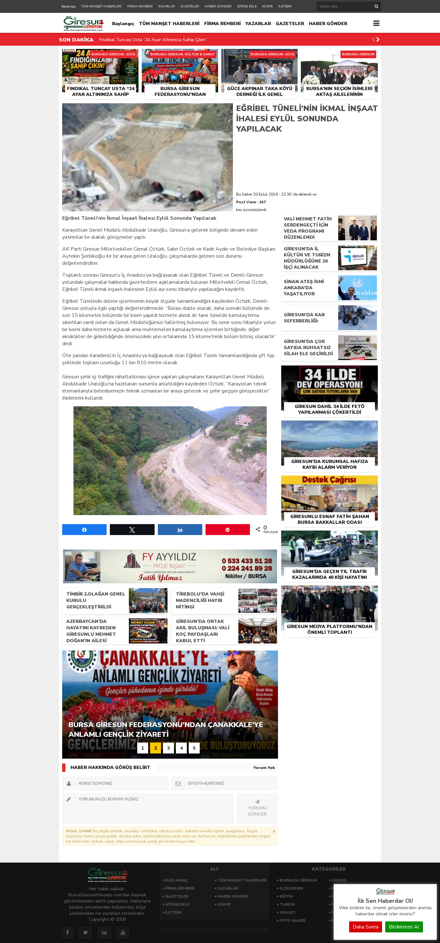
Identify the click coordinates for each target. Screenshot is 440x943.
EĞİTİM (286, 896)
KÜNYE (267, 6)
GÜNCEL (340, 880)
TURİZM (287, 904)
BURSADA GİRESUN (298, 880)
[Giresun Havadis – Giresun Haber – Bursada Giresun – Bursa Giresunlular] (385, 893)
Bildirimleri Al (404, 926)
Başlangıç (69, 6)
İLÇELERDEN (291, 888)
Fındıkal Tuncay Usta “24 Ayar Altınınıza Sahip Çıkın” (153, 40)
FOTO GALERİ (292, 920)
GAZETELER (189, 6)
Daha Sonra (365, 926)
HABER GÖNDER (218, 6)
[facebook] (67, 933)
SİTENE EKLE (247, 6)
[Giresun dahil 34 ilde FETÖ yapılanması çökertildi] (329, 372)
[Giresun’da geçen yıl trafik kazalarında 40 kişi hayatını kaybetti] (329, 538)
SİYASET (288, 912)
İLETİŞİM (285, 6)
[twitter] (85, 933)
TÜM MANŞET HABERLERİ (101, 6)
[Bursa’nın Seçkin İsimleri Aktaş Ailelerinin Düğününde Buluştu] (339, 56)
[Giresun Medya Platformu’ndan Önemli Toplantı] (329, 593)
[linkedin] (104, 933)
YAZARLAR (166, 6)
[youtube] (123, 933)
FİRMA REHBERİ (140, 6)
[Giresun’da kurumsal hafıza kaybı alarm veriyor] (329, 428)
